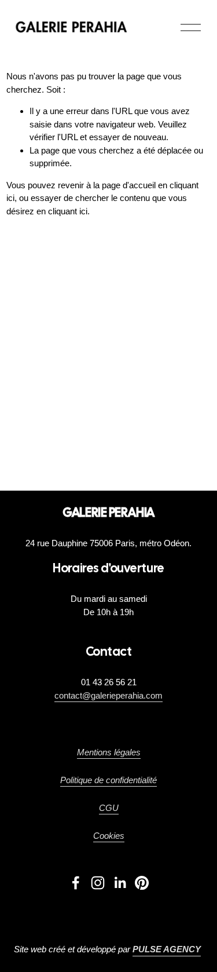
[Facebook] (76, 883)
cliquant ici (67, 211)
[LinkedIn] (120, 883)
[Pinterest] (142, 883)
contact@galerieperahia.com (108, 695)
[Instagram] (98, 883)
